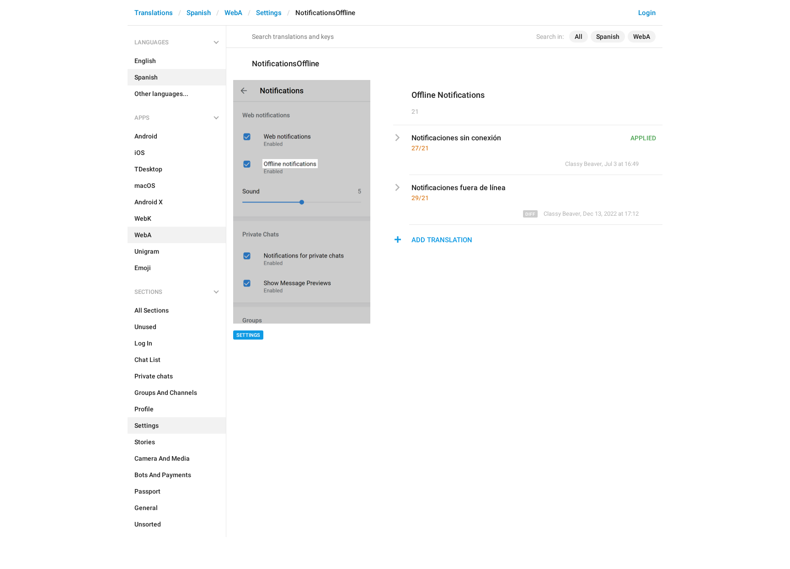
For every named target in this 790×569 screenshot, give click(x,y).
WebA (233, 13)
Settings (269, 13)
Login (647, 13)
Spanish (199, 13)
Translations (153, 13)
